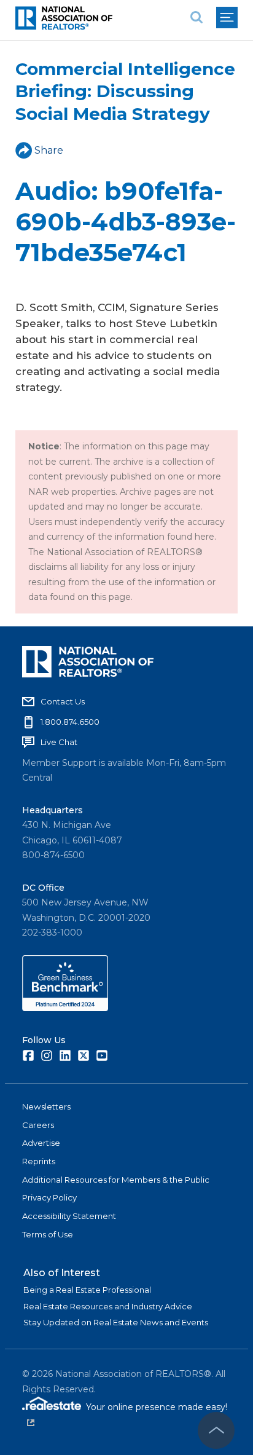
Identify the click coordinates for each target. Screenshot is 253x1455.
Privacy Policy (49, 1197)
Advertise (41, 1143)
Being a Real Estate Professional (87, 1290)
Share (48, 150)
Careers (38, 1125)
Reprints (38, 1161)
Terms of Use (47, 1234)
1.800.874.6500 (70, 722)
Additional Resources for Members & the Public (115, 1180)
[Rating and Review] (65, 1008)
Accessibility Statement (69, 1216)
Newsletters (46, 1106)
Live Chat (59, 742)
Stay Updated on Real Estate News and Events (115, 1322)
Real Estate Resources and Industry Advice (107, 1306)
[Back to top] (216, 1430)
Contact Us (63, 701)
